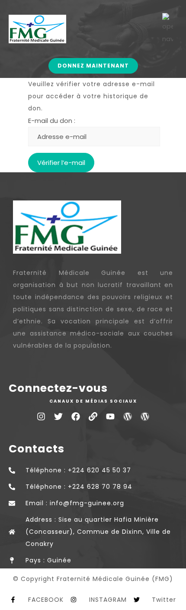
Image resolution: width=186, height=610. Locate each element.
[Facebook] (75, 416)
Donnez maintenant (93, 65)
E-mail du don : (51, 120)
